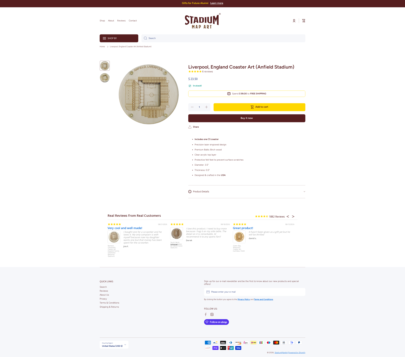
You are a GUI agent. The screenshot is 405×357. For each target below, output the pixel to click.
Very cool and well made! (125, 228)
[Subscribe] (301, 292)
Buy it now (247, 118)
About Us (104, 295)
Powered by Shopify (296, 352)
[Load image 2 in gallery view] (105, 77)
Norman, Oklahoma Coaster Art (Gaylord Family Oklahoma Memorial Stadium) (113, 251)
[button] (303, 20)
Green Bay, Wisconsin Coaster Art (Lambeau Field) (239, 248)
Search (103, 287)
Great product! (243, 228)
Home (102, 46)
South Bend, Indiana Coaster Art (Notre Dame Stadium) (176, 245)
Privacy (103, 298)
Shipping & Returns (109, 307)
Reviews (104, 291)
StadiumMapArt (281, 352)
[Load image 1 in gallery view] (105, 66)
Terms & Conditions (109, 302)
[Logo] (202, 20)
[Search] (144, 38)
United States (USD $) (112, 346)
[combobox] (223, 38)
